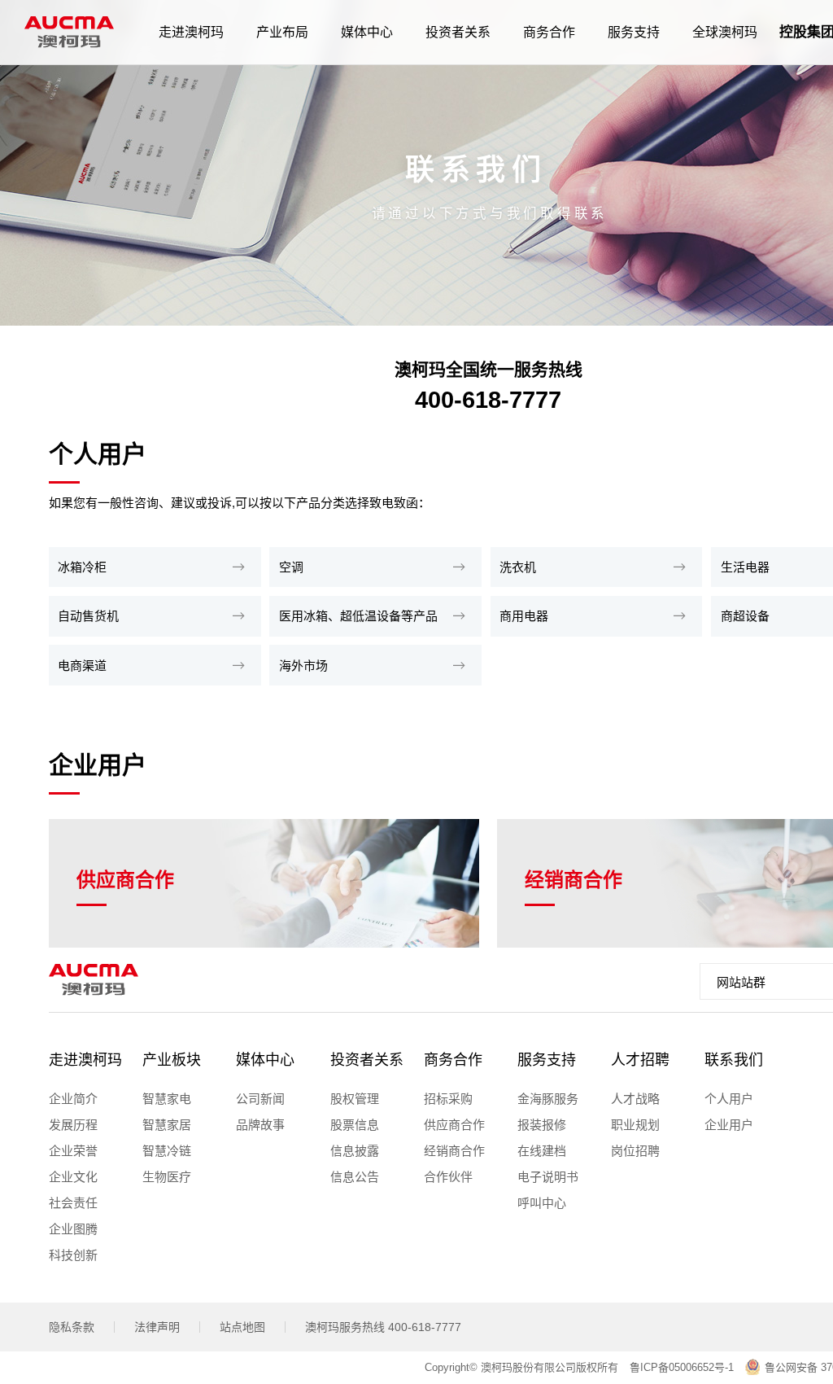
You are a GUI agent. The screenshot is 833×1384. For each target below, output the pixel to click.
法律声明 (157, 1327)
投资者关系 (366, 1060)
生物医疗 (166, 1177)
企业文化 (73, 1177)
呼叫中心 (541, 1203)
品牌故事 (260, 1125)
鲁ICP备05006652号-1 (682, 1367)
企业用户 (728, 1125)
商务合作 (453, 1060)
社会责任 (73, 1203)
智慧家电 (166, 1099)
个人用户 (728, 1099)
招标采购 (448, 1099)
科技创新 (73, 1255)
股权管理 (354, 1099)
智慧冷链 (166, 1151)
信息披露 (354, 1151)
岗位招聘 (635, 1151)
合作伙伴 (448, 1177)
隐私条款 (71, 1327)
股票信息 (354, 1125)
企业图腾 (73, 1229)
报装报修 (541, 1125)
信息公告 (354, 1177)
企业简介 (73, 1099)
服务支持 (546, 1060)
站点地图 (242, 1327)
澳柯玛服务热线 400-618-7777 (383, 1327)
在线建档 (541, 1151)
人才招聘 (640, 1060)
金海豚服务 (547, 1099)
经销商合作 (454, 1151)
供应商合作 (454, 1125)
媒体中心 (265, 1060)
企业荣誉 (73, 1151)
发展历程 (73, 1125)
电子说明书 (547, 1177)
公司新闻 (260, 1099)
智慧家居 (166, 1125)
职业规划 (635, 1125)
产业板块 (171, 1060)
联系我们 (733, 1060)
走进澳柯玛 (85, 1060)
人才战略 (635, 1099)
